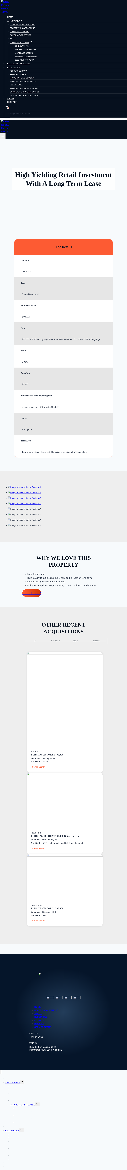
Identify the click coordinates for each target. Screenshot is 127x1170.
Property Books (18, 74)
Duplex (75, 641)
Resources (40, 1017)
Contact (12, 102)
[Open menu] (3, 136)
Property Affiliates (22, 1104)
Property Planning (19, 32)
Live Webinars (16, 85)
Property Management (26, 56)
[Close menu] (0, 1072)
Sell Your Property (24, 60)
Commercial (55, 641)
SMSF (12, 39)
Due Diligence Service (20, 35)
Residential (96, 641)
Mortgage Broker (24, 53)
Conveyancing (22, 46)
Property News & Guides (22, 78)
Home (10, 17)
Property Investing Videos (23, 81)
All (35, 641)
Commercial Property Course (24, 92)
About (10, 99)
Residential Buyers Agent (22, 28)
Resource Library (18, 71)
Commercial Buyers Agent (22, 25)
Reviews (39, 1024)
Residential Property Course (24, 95)
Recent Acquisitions (18, 63)
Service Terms (42, 1027)
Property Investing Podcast (24, 88)
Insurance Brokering (25, 49)
